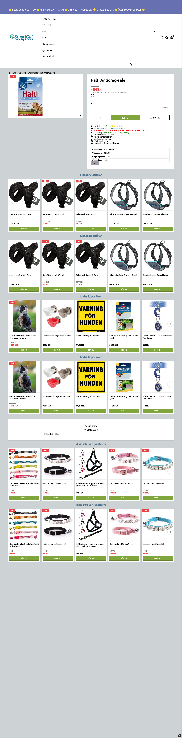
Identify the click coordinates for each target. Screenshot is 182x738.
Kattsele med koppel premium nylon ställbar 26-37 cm (90, 484)
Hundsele (22, 73)
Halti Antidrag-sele (47, 73)
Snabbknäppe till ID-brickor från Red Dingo (157, 336)
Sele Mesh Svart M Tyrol (20, 214)
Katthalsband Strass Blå (153, 483)
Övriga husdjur (48, 44)
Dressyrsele (33, 73)
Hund (44, 31)
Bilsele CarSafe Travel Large (155, 214)
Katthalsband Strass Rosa (121, 483)
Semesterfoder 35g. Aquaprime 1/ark (123, 336)
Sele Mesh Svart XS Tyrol (87, 214)
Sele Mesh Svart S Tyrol (53, 214)
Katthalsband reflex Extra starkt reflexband (24, 484)
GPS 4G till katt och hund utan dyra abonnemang (22, 336)
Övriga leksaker (49, 56)
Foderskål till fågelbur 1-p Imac (57, 335)
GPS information (49, 19)
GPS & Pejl (47, 25)
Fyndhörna (47, 50)
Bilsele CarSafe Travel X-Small (123, 214)
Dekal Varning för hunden (88, 335)
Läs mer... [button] (166, 107)
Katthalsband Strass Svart (54, 483)
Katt (44, 38)
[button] (162, 37)
